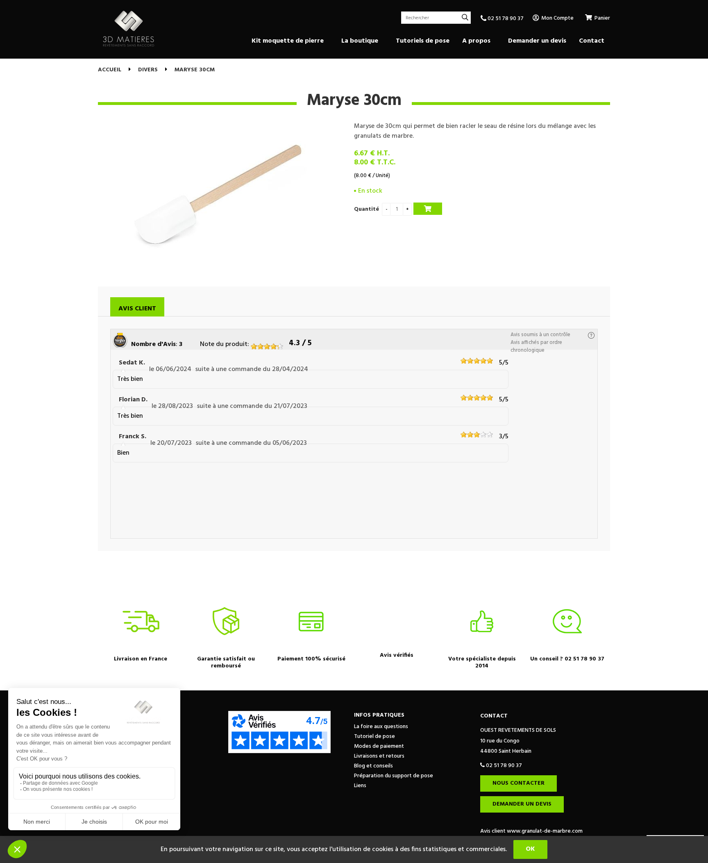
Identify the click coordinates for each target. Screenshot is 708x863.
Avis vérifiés (396, 655)
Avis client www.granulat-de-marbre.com (531, 831)
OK (530, 849)
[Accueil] (128, 28)
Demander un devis (521, 804)
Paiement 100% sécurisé (311, 659)
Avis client (137, 308)
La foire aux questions (381, 726)
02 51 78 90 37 (505, 18)
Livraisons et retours (379, 756)
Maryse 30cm (354, 101)
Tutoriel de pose (374, 736)
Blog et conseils (373, 766)
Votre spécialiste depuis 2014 (482, 662)
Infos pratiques (379, 715)
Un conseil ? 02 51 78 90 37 (567, 659)
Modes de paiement (379, 746)
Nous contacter (518, 783)
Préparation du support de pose (393, 776)
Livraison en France (140, 659)
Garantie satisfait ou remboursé (226, 662)
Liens (360, 785)
